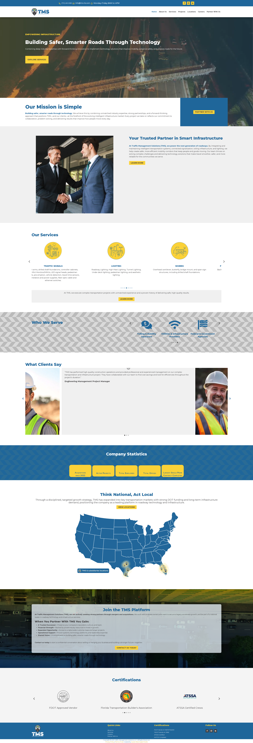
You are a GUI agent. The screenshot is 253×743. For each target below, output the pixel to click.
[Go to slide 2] (122, 287)
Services (172, 12)
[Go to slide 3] (124, 287)
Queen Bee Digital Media (139, 742)
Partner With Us (213, 12)
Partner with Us (204, 112)
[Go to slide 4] (126, 287)
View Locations (126, 507)
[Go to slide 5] (128, 287)
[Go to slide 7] (131, 287)
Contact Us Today (126, 648)
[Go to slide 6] (130, 287)
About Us (163, 12)
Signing (126, 266)
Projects (181, 12)
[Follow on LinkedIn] (192, 3)
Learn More (137, 163)
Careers (201, 12)
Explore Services (37, 60)
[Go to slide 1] (121, 287)
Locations (191, 12)
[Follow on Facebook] (184, 3)
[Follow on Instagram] (188, 3)
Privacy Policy (109, 742)
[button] (29, 261)
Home (154, 12)
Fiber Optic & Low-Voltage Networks (189, 266)
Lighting (63, 266)
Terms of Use (119, 742)
